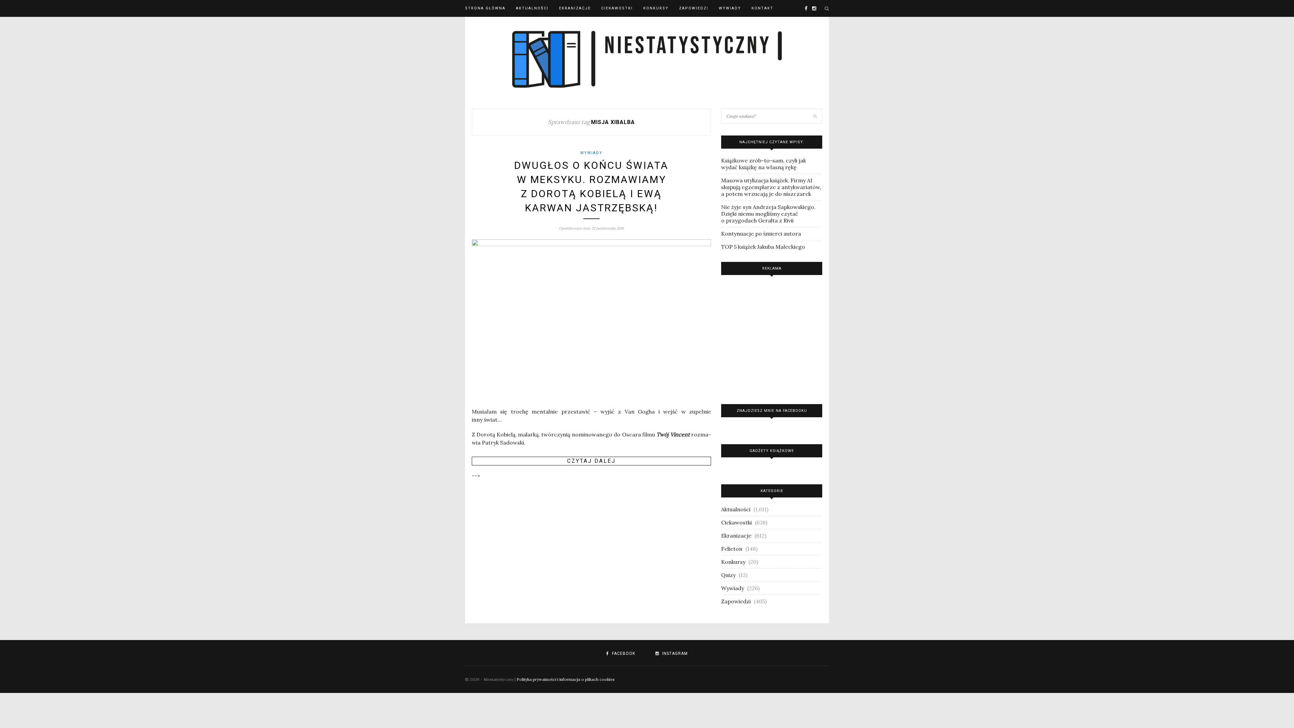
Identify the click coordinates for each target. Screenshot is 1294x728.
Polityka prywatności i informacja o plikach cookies (566, 679)
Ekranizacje (575, 8)
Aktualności (532, 8)
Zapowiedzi (693, 8)
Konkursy (656, 8)
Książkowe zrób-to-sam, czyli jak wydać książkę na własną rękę (763, 164)
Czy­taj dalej (591, 461)
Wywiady (730, 8)
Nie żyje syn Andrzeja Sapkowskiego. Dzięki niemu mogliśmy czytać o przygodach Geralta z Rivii (768, 214)
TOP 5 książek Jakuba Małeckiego (763, 246)
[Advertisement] (771, 338)
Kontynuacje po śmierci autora (761, 233)
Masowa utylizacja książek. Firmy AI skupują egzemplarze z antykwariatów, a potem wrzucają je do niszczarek (771, 187)
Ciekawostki (617, 8)
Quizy (728, 575)
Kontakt (762, 8)
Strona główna (485, 8)
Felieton (731, 548)
